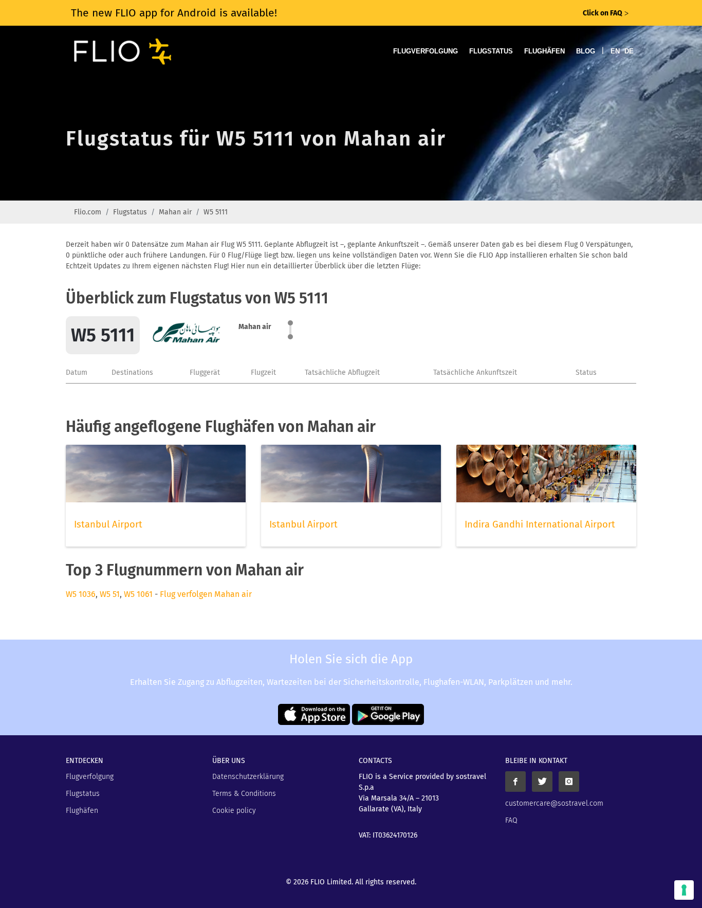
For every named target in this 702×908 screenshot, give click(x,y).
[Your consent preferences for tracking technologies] (684, 890)
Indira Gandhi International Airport (540, 524)
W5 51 (110, 594)
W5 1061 (138, 594)
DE (629, 51)
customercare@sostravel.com (554, 803)
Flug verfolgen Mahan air (206, 594)
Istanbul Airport (108, 524)
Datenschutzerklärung (248, 776)
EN (615, 51)
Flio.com (87, 212)
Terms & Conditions (244, 793)
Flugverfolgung (425, 51)
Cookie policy (234, 810)
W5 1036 (81, 594)
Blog (585, 51)
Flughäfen (544, 51)
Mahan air (175, 212)
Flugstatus (491, 51)
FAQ (511, 820)
